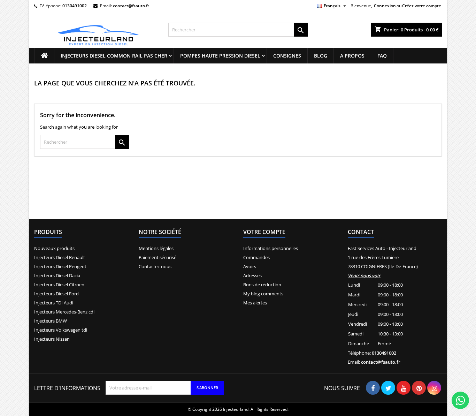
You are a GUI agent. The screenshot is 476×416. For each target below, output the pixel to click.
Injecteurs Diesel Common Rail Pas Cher (114, 55)
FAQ (382, 55)
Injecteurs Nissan (52, 339)
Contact (361, 232)
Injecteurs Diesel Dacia (57, 275)
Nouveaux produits (54, 248)
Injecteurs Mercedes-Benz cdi (64, 312)
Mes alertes (255, 303)
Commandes (256, 257)
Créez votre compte (421, 6)
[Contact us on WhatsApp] (460, 400)
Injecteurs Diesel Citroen (59, 284)
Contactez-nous (155, 266)
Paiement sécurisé (157, 257)
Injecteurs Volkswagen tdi (60, 330)
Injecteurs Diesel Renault (59, 257)
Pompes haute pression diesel (220, 55)
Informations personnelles (270, 248)
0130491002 (74, 6)
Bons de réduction (262, 284)
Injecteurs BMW (50, 321)
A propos (352, 55)
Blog (320, 55)
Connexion (385, 6)
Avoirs (249, 266)
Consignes (287, 55)
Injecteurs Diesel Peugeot (60, 266)
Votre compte (264, 232)
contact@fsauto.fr (131, 6)
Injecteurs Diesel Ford (56, 293)
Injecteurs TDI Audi (53, 303)
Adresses (252, 275)
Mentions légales (156, 248)
